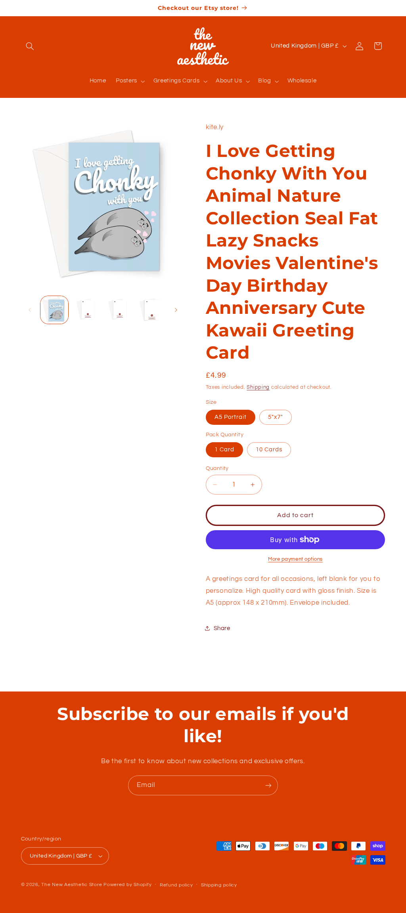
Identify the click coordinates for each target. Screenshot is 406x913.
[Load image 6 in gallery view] (150, 310)
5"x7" (275, 417)
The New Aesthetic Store (71, 884)
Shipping (258, 387)
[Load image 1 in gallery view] (54, 310)
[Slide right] (176, 310)
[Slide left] (29, 310)
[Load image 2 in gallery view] (86, 310)
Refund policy (176, 885)
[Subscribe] (268, 785)
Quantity (217, 468)
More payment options (295, 559)
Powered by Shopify (127, 884)
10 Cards (269, 450)
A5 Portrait (230, 417)
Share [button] (222, 628)
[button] (30, 46)
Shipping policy (219, 885)
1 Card (224, 450)
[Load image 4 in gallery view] (118, 310)
